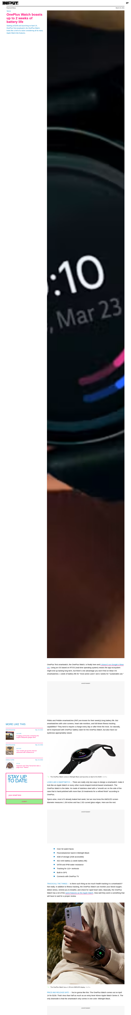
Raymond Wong (11, 8)
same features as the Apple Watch (79, 893)
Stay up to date (17, 778)
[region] (85, 698)
